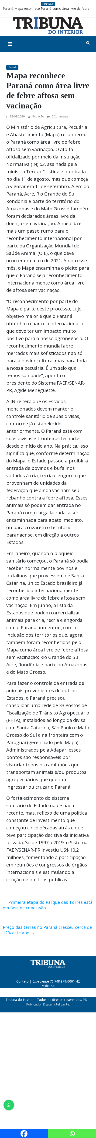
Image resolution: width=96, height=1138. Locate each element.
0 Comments (59, 116)
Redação (38, 116)
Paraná (8, 8)
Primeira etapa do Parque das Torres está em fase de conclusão (48, 904)
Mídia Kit (48, 985)
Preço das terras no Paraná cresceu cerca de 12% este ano (47, 930)
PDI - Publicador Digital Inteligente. (58, 1001)
